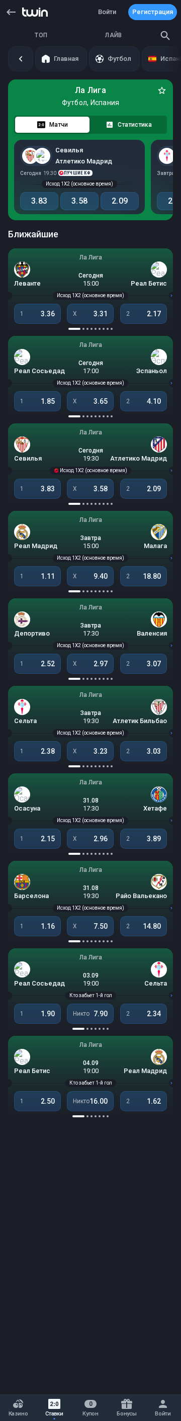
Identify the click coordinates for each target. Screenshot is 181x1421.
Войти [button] (107, 12)
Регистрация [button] (152, 12)
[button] (11, 12)
